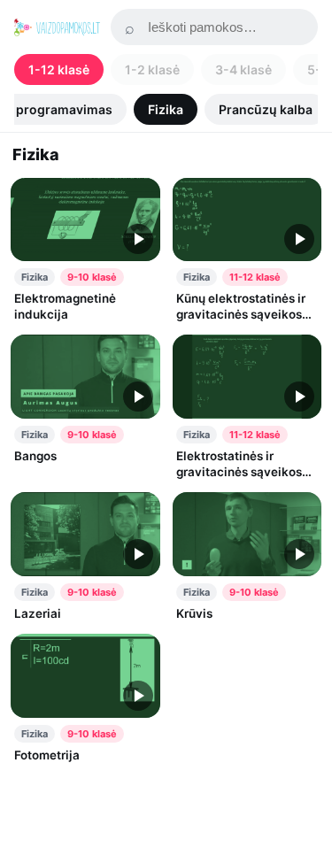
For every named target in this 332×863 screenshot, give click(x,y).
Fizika (165, 109)
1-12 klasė (58, 69)
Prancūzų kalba (266, 109)
